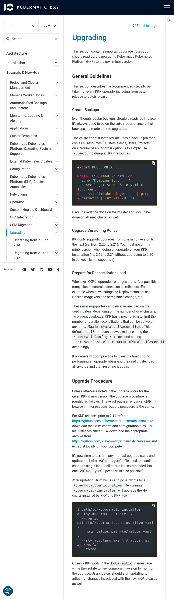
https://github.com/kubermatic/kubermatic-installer (110, 421)
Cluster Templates (23, 136)
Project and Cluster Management (24, 85)
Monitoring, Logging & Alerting (26, 118)
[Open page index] (170, 307)
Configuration (20, 169)
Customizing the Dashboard (31, 210)
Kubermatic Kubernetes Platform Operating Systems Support (31, 149)
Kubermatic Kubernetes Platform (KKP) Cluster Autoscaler (27, 182)
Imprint (8, 269)
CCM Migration (21, 225)
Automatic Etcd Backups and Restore (28, 105)
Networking (18, 194)
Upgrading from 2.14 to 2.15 (31, 255)
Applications (19, 128)
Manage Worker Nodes (27, 95)
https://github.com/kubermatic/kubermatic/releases (111, 441)
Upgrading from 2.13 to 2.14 (31, 242)
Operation (17, 202)
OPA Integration (21, 217)
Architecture (16, 53)
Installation (15, 63)
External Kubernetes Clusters (31, 161)
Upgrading (17, 233)
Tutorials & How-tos (22, 72)
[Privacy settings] (8, 591)
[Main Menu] (167, 7)
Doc (54, 7)
